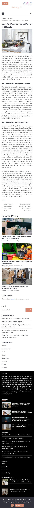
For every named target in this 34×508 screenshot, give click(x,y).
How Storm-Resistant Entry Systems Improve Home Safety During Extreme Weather (21, 419)
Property (4, 367)
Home (3, 199)
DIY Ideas (4, 346)
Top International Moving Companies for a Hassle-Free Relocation (15, 287)
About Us (4, 467)
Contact (5, 3)
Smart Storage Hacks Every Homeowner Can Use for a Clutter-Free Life (16, 237)
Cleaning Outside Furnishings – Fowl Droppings (16, 457)
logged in (13, 299)
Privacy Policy (6, 473)
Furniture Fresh (6, 349)
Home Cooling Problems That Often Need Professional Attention (22, 411)
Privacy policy (19, 505)
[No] (32, 502)
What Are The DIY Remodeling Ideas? (13, 322)
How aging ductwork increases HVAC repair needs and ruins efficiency (21, 404)
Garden (4, 352)
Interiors (4, 361)
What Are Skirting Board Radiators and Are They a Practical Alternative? (22, 426)
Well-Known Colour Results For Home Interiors (15, 318)
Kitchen (4, 364)
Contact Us (5, 470)
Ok (12, 505)
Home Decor (5, 358)
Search (4, 306)
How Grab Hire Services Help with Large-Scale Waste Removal (17, 262)
